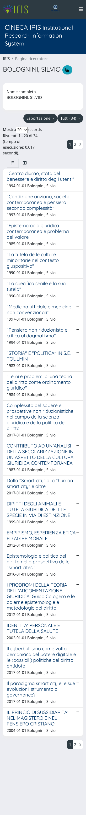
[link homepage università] (55, 9)
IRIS (6, 58)
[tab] (13, 163)
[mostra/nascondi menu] (81, 9)
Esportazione (39, 118)
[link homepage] (17, 9)
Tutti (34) (68, 118)
